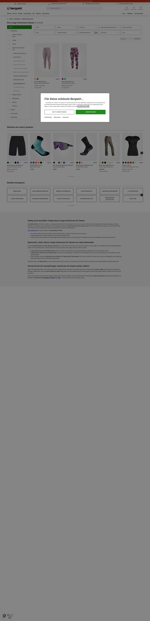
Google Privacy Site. (83, 106)
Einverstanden (91, 112)
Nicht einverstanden (59, 112)
